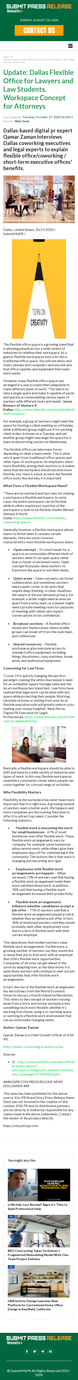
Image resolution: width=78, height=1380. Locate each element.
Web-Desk (22, 121)
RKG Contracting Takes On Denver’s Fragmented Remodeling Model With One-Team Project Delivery (38, 1255)
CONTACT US (39, 30)
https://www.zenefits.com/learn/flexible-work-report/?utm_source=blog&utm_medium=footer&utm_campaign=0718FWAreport (43, 1068)
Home (6, 56)
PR (11, 1170)
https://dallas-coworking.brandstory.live (33, 1047)
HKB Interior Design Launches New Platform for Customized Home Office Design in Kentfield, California (35, 1305)
